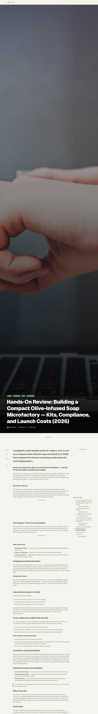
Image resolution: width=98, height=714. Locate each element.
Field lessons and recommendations (81, 529)
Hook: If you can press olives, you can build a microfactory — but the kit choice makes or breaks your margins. (84, 502)
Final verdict (79, 534)
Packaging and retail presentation (83, 514)
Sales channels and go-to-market (84, 518)
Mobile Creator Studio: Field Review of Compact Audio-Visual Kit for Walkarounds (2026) (45, 495)
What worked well (83, 512)
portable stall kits (52, 680)
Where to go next (80, 532)
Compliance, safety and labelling (83, 527)
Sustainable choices (83, 516)
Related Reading (82, 536)
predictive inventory (41, 643)
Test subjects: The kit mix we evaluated (82, 509)
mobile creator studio (25, 557)
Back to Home (11, 2)
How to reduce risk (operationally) (83, 524)
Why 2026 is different (84, 506)
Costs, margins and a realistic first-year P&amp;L (84, 520)
